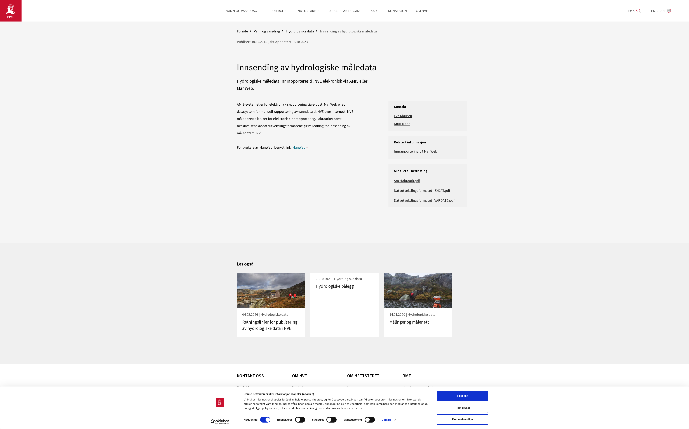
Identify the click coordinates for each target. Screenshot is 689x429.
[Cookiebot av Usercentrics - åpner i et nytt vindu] (220, 422)
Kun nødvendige (462, 419)
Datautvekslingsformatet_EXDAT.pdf (422, 190)
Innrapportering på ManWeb (415, 151)
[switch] (300, 420)
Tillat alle (462, 395)
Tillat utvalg (462, 407)
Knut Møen (402, 123)
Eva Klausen (403, 115)
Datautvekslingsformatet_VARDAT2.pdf (424, 200)
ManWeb (299, 147)
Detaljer (386, 419)
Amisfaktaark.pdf (407, 180)
